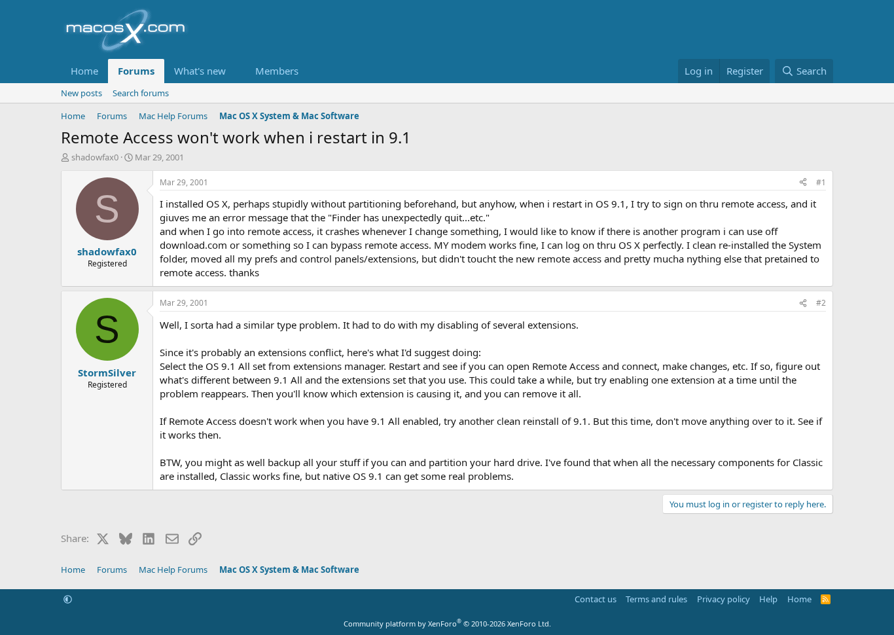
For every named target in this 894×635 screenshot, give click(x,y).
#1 (821, 182)
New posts (81, 93)
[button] (236, 71)
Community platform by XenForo (447, 623)
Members (276, 70)
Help (768, 599)
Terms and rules (656, 599)
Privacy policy (723, 599)
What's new (200, 70)
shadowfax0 (94, 157)
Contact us (596, 599)
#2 (821, 302)
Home (84, 70)
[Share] (803, 182)
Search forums (141, 93)
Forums (136, 70)
